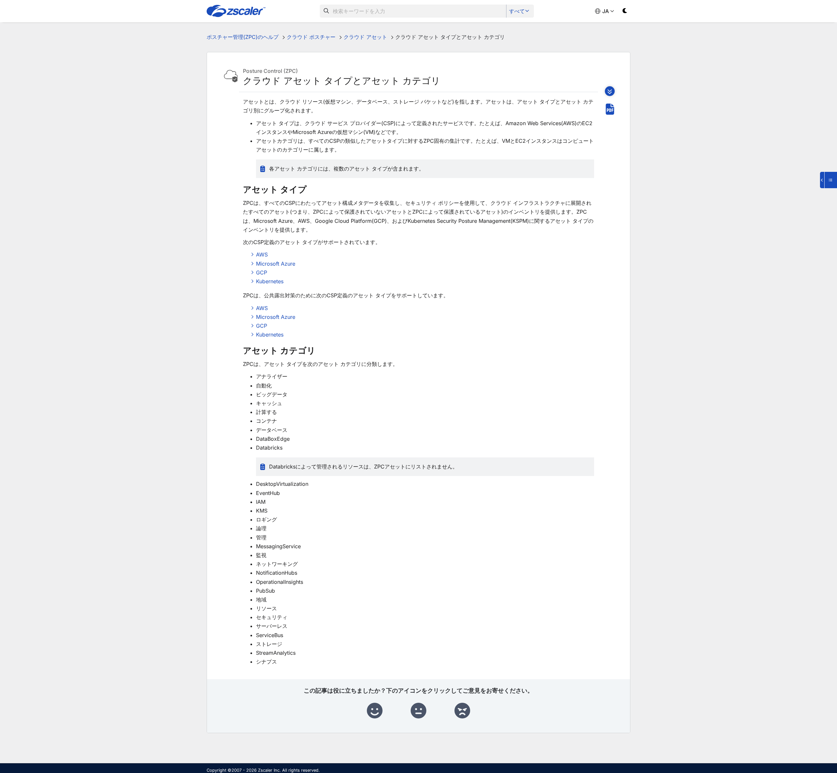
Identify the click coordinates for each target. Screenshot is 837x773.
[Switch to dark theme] (625, 12)
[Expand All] (610, 91)
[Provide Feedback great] (375, 711)
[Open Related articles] (828, 180)
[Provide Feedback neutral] (418, 711)
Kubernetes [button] (269, 281)
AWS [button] (262, 254)
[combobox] (413, 11)
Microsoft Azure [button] (275, 263)
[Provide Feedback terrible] (462, 711)
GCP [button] (261, 272)
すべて (517, 11)
